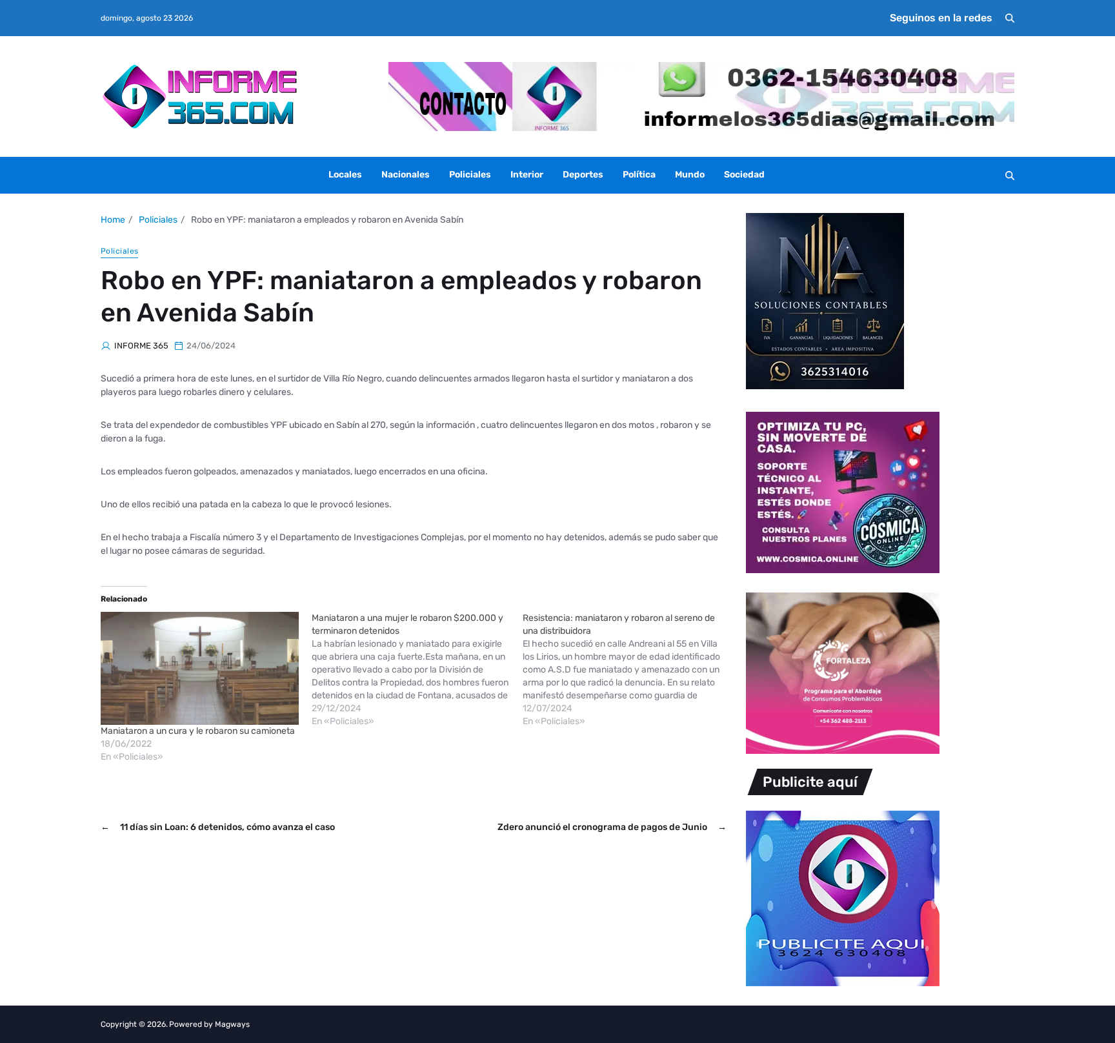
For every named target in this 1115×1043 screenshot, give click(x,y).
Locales (345, 174)
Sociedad (744, 174)
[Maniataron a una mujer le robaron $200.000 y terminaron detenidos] (417, 670)
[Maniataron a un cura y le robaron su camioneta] (200, 668)
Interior (526, 174)
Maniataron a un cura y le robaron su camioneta (198, 730)
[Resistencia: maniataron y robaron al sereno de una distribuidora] (628, 670)
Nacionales (405, 174)
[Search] (1009, 18)
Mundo (690, 174)
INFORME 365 (141, 345)
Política (639, 174)
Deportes (583, 174)
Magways (232, 1024)
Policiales (470, 174)
